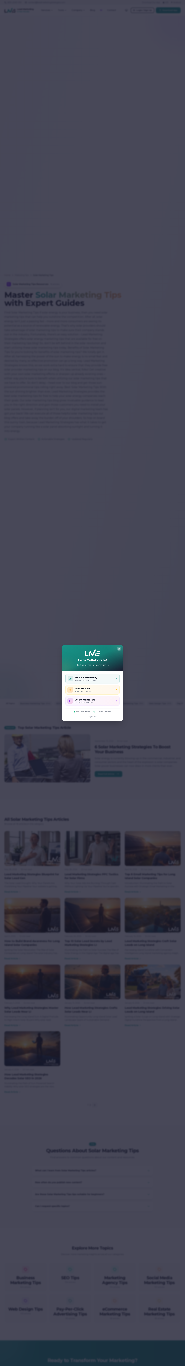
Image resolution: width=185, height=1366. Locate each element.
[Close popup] (119, 649)
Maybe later (92, 717)
